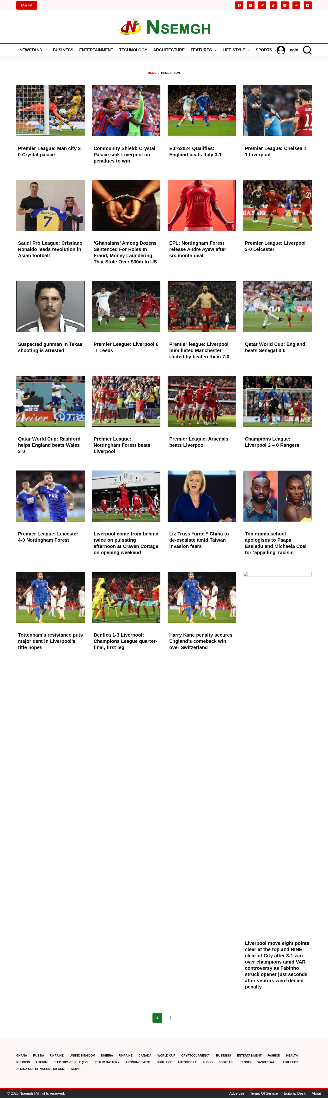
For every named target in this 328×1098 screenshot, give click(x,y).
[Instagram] (285, 5)
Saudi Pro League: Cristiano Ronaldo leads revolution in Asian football (50, 249)
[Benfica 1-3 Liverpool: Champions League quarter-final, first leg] (126, 597)
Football (226, 1062)
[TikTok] (274, 5)
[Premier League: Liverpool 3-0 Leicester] (277, 205)
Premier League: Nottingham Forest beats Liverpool (122, 445)
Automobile (187, 1062)
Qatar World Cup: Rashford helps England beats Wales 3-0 (49, 445)
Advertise (236, 1093)
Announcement (138, 1062)
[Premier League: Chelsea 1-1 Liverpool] (277, 110)
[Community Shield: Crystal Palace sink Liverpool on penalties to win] (126, 110)
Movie (75, 1069)
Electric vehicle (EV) (71, 1062)
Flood (208, 1062)
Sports (264, 50)
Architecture (169, 50)
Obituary (164, 1062)
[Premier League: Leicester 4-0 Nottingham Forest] (50, 496)
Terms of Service (264, 1093)
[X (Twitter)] (251, 5)
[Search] (307, 50)
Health (292, 1055)
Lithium (42, 1062)
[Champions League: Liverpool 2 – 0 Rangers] (277, 401)
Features (201, 50)
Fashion (273, 1055)
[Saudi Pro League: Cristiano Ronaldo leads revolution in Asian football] (50, 205)
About (316, 1093)
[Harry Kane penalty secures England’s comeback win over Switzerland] (202, 597)
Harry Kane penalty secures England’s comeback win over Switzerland (200, 641)
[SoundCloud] (296, 5)
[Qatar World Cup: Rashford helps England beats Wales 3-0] (50, 401)
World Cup (166, 1055)
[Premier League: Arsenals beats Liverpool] (202, 401)
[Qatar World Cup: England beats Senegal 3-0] (277, 306)
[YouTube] (308, 5)
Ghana (21, 1055)
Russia (38, 1055)
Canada (145, 1055)
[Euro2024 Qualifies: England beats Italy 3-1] (202, 110)
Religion (23, 1062)
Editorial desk (295, 1093)
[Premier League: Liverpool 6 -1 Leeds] (126, 306)
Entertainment (96, 50)
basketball (266, 1062)
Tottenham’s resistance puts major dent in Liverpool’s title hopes (50, 641)
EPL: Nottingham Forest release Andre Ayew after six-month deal (197, 249)
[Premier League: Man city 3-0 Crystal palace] (50, 110)
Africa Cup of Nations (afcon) (40, 1069)
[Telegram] (262, 5)
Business (63, 50)
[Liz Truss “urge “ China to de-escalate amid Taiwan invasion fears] (202, 496)
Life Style (234, 50)
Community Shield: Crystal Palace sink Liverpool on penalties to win (124, 154)
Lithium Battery (106, 1062)
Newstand (30, 50)
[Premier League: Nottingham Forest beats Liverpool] (126, 401)
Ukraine (57, 1055)
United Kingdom (82, 1055)
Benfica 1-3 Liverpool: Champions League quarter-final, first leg (125, 641)
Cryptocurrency (195, 1055)
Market (26, 5)
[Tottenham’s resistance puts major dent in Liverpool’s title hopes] (50, 597)
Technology (133, 50)
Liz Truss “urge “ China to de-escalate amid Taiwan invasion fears (199, 540)
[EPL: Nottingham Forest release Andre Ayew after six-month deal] (202, 205)
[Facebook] (239, 5)
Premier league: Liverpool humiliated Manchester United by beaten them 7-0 (199, 350)
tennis (245, 1062)
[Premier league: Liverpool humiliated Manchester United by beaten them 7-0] (202, 306)
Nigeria (107, 1055)
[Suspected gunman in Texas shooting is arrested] (50, 306)
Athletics (290, 1062)
